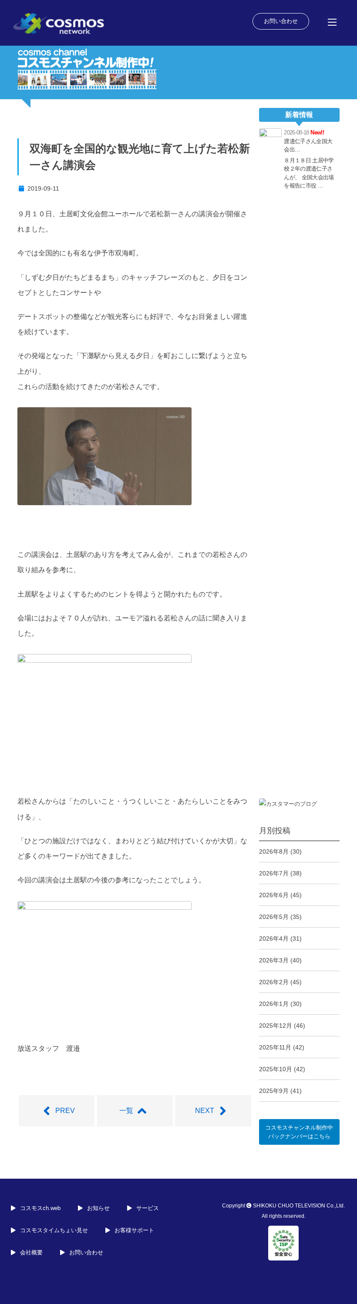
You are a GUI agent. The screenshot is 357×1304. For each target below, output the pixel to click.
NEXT (204, 1110)
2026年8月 (274, 851)
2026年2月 (274, 982)
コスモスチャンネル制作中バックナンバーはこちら (299, 1132)
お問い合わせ (281, 21)
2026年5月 (274, 916)
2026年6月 (274, 895)
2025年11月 (275, 1047)
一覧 (126, 1110)
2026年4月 (274, 938)
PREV (65, 1110)
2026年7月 (274, 873)
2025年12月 (275, 1025)
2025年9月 (274, 1090)
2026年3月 (274, 960)
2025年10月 (275, 1069)
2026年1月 (274, 1003)
